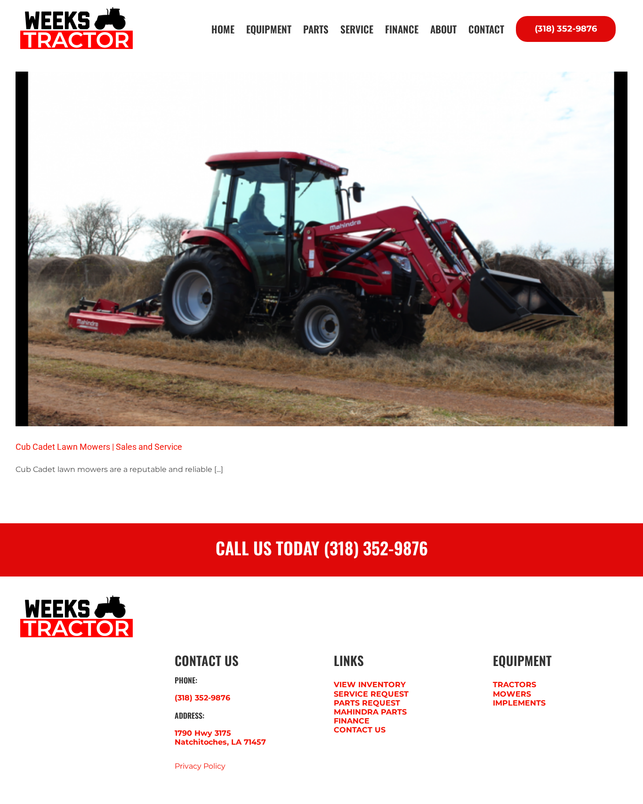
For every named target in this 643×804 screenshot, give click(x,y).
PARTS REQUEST (367, 702)
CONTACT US (360, 729)
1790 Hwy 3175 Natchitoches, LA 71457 (220, 738)
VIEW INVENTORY (370, 684)
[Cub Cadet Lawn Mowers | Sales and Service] (321, 249)
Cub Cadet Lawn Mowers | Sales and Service (99, 447)
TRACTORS (514, 684)
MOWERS (512, 694)
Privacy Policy (200, 766)
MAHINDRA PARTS (370, 711)
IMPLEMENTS (519, 702)
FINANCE (352, 720)
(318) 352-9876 (202, 697)
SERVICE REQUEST (371, 694)
